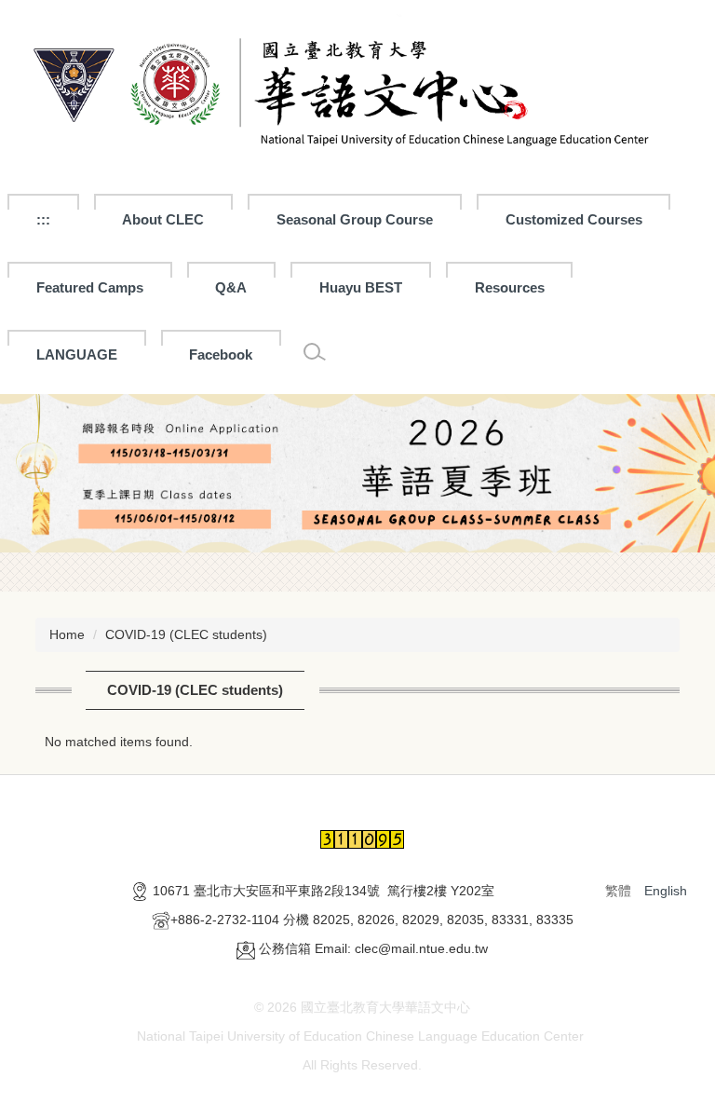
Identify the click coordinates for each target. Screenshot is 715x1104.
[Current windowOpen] (357, 473)
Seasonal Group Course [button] (355, 219)
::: (43, 219)
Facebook (220, 354)
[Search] (314, 352)
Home (67, 634)
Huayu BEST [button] (360, 287)
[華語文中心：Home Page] (357, 87)
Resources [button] (510, 287)
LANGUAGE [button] (76, 354)
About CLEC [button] (163, 219)
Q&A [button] (231, 287)
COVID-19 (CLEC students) (186, 634)
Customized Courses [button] (574, 219)
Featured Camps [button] (89, 287)
